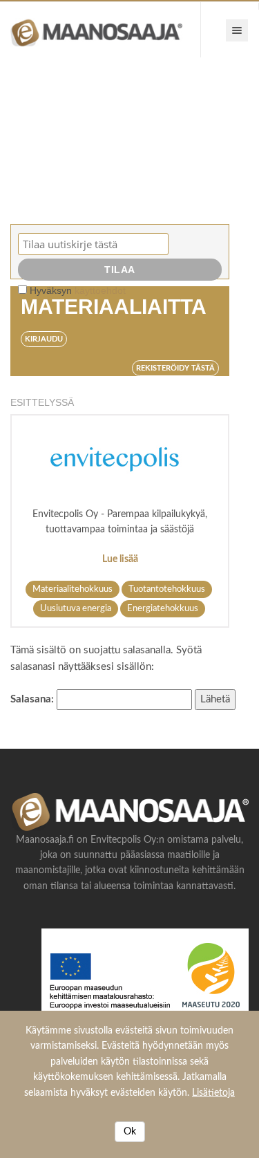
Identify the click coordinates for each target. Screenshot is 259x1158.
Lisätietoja (213, 1093)
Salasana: (33, 699)
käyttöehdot (100, 290)
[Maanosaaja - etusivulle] (100, 29)
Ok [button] (130, 1132)
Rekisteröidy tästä (175, 368)
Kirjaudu (44, 339)
